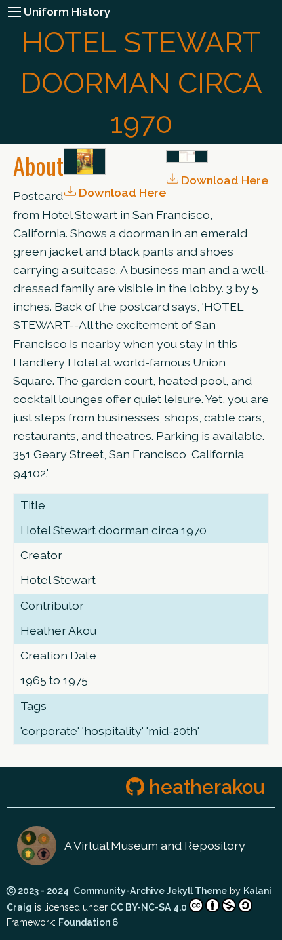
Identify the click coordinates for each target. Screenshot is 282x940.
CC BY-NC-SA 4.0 (148, 907)
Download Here (223, 180)
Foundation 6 (88, 922)
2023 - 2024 (42, 891)
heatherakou (204, 787)
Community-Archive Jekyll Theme (150, 891)
